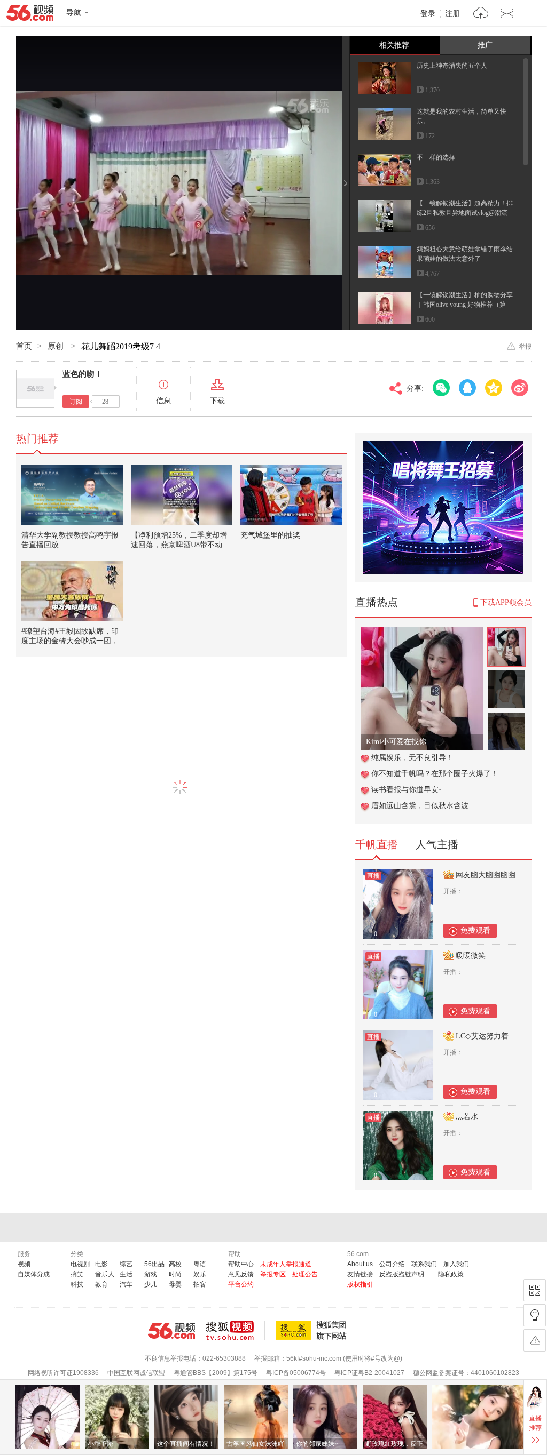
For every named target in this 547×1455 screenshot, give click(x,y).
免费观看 (475, 930)
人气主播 (437, 844)
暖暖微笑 (471, 956)
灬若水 (467, 1117)
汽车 (126, 1284)
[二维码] (534, 1290)
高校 (175, 1264)
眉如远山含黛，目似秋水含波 (419, 806)
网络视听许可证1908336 (63, 1373)
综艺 (126, 1264)
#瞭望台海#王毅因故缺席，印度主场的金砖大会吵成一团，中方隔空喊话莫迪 (70, 640)
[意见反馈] (534, 1340)
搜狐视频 (235, 1330)
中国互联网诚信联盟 (136, 1373)
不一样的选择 (436, 157)
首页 (24, 346)
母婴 (175, 1284)
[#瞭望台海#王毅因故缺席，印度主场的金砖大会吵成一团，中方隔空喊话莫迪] (72, 591)
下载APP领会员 (506, 602)
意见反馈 (241, 1274)
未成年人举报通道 (285, 1264)
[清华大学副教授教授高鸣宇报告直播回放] (72, 495)
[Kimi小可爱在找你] (422, 633)
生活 (126, 1274)
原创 (57, 346)
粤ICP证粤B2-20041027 (369, 1373)
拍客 (199, 1284)
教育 (101, 1284)
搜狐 (313, 1330)
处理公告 (305, 1274)
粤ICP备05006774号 (296, 1373)
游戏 (150, 1274)
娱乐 (199, 1274)
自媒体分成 (34, 1274)
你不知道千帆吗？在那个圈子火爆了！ (434, 774)
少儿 (150, 1284)
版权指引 (360, 1284)
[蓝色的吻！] (35, 389)
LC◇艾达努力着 (482, 1036)
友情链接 (360, 1274)
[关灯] (534, 1315)
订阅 (75, 401)
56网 (171, 1331)
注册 (452, 14)
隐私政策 (451, 1274)
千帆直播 (376, 844)
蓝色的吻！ (82, 374)
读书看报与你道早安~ (407, 790)
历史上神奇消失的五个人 (452, 65)
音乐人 (104, 1274)
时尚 (175, 1274)
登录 (427, 14)
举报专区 (273, 1274)
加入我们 (456, 1264)
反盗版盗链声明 (401, 1274)
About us (360, 1264)
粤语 (199, 1264)
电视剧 (80, 1264)
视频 (24, 1264)
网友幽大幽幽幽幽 (485, 875)
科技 (77, 1284)
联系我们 (424, 1264)
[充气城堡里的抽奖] (291, 495)
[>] (481, 14)
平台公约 (241, 1284)
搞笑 (77, 1274)
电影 (101, 1264)
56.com (29, 15)
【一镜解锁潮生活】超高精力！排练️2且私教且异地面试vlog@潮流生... (465, 212)
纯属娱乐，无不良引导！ (412, 758)
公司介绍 (392, 1264)
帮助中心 (241, 1264)
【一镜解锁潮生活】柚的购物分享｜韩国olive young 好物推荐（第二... (465, 304)
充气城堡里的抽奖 (270, 535)
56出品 (154, 1264)
